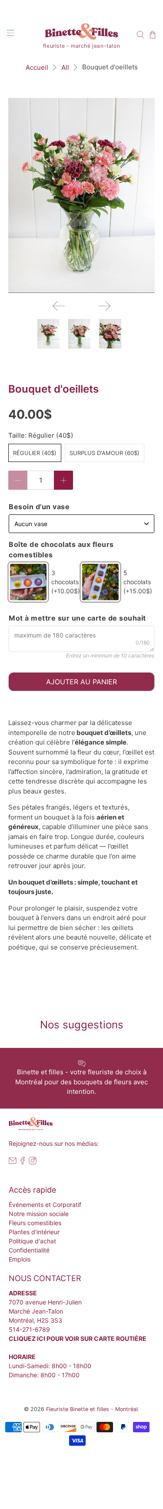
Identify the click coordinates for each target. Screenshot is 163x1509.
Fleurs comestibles (35, 1222)
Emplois (19, 1259)
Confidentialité (29, 1250)
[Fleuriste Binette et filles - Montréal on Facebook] (23, 1162)
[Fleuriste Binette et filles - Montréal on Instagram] (33, 1162)
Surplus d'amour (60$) (105, 452)
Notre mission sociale (39, 1213)
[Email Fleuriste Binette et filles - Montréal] (13, 1162)
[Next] (104, 305)
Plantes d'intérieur (34, 1232)
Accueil (37, 67)
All (65, 67)
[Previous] (58, 305)
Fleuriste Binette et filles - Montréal (92, 1409)
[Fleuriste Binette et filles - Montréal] (82, 33)
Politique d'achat (32, 1241)
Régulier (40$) (35, 452)
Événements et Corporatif (45, 1204)
